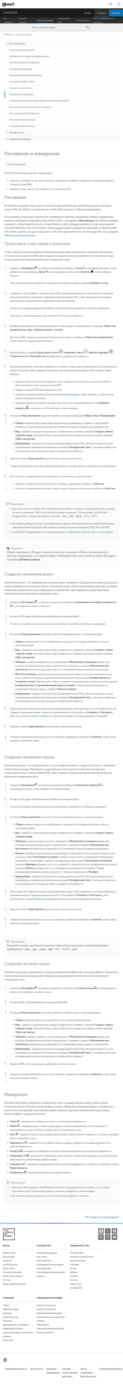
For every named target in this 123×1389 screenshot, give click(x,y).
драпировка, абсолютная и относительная (90, 532)
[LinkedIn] (114, 1231)
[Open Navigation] (119, 4)
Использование (45, 20)
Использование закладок (22, 119)
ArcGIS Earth (10, 12)
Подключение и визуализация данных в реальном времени (39, 100)
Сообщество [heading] (44, 1246)
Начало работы (22, 20)
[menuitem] (18, 1253)
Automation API (64, 20)
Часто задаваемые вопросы (103, 20)
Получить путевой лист (21, 88)
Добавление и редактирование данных (29, 56)
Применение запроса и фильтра (25, 75)
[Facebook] (101, 1231)
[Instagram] (107, 1237)
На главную (8, 20)
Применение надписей (20, 69)
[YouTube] (114, 1237)
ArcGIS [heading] (6, 1246)
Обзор (87, 13)
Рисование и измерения (21, 94)
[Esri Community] (101, 1237)
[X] (107, 1231)
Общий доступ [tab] (16, 132)
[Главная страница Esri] (8, 4)
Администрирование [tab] (20, 139)
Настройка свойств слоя (21, 81)
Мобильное (83, 20)
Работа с (8, 34)
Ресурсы (101, 13)
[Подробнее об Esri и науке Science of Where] (9, 1234)
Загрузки (116, 13)
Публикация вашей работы (20, 235)
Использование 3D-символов (24, 62)
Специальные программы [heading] (50, 1298)
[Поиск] (111, 4)
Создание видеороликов (22, 126)
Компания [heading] (8, 1298)
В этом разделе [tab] (17, 164)
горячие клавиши (70, 394)
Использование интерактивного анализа (30, 107)
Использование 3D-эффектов (24, 113)
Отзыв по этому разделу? (104, 1217)
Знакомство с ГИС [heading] (79, 1246)
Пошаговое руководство (22, 50)
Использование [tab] (17, 43)
